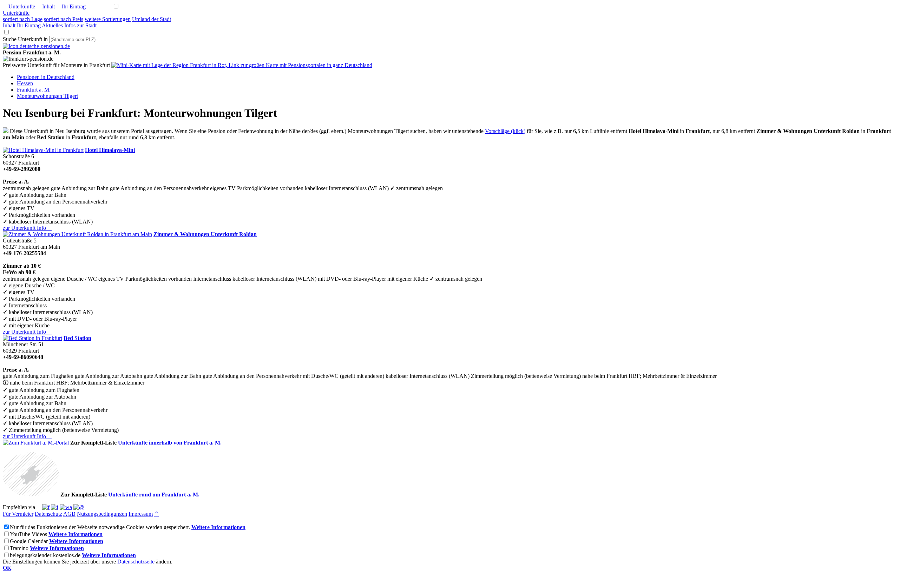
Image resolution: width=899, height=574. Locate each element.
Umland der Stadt (151, 19)
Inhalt (46, 6)
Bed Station (77, 338)
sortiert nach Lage (22, 19)
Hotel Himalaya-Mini (110, 150)
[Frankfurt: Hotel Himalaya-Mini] (43, 150)
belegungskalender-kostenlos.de (45, 555)
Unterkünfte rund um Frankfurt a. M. (153, 495)
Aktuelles (52, 25)
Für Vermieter (18, 514)
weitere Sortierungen (108, 19)
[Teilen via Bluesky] (54, 507)
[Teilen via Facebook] (46, 507)
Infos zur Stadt (80, 25)
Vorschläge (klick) (505, 131)
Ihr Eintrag (71, 6)
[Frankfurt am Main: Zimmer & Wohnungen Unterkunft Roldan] (77, 234)
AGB (69, 514)
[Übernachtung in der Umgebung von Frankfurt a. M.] (31, 495)
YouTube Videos (28, 534)
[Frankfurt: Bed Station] (32, 338)
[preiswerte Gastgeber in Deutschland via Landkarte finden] (241, 65)
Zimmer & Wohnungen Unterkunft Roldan (205, 234)
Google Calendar (29, 541)
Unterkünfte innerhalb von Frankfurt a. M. (170, 443)
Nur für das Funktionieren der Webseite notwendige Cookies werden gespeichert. (100, 527)
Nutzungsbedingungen (102, 514)
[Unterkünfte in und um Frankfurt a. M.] (5, 131)
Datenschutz (48, 514)
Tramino (19, 548)
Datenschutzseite (136, 562)
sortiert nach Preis (63, 19)
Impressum (141, 514)
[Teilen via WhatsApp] (66, 507)
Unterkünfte (19, 6)
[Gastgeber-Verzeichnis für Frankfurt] (36, 46)
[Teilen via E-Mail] (78, 507)
